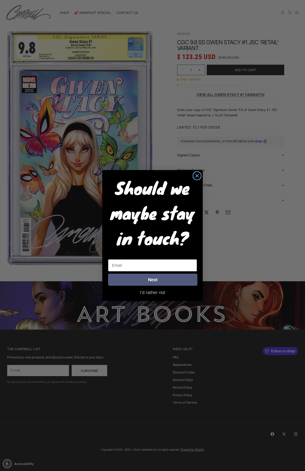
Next (153, 279)
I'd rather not (152, 292)
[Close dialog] (197, 176)
